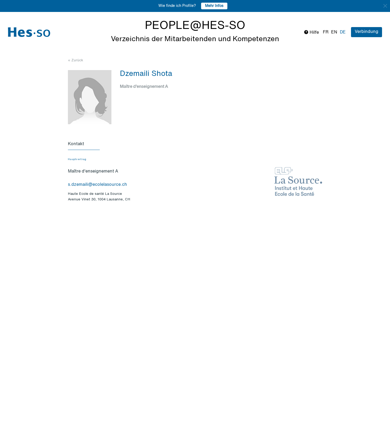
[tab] (84, 144)
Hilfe (314, 33)
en (334, 32)
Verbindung (366, 32)
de (343, 32)
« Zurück (75, 60)
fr (325, 32)
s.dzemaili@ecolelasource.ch (97, 185)
